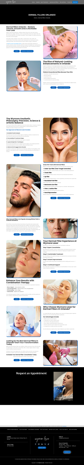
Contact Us (69, 2)
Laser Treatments (44, 2)
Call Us (16, 51)
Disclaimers (64, 426)
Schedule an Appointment (27, 51)
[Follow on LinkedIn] (42, 444)
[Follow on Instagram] (39, 444)
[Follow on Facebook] (35, 444)
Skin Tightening (44, 429)
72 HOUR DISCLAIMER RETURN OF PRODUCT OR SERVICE (25, 459)
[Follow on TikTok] (48, 444)
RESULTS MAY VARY (41, 459)
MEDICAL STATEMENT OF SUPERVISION (61, 459)
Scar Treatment (23, 429)
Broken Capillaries (53, 429)
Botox (8, 287)
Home (33, 2)
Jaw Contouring (73, 429)
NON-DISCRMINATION (49, 459)
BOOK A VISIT (42, 447)
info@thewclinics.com (64, 438)
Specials (38, 2)
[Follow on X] (45, 444)
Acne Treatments (63, 429)
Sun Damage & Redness (33, 429)
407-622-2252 (10, 445)
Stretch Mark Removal (12, 429)
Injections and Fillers (54, 2)
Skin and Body (63, 2)
